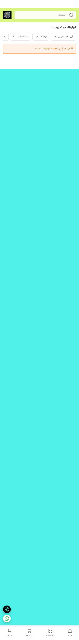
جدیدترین (63, 36)
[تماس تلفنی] (7, 609)
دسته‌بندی (23, 36)
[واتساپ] (7, 618)
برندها (43, 36)
